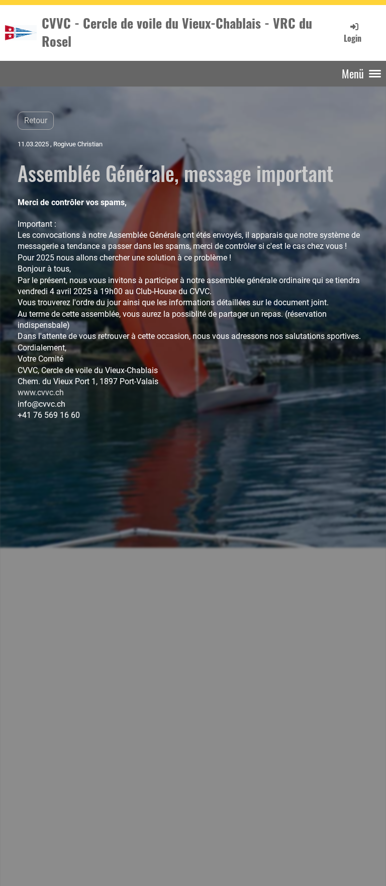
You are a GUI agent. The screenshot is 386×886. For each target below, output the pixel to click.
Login (352, 38)
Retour (35, 120)
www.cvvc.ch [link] (41, 392)
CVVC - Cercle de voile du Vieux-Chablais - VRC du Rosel (177, 32)
